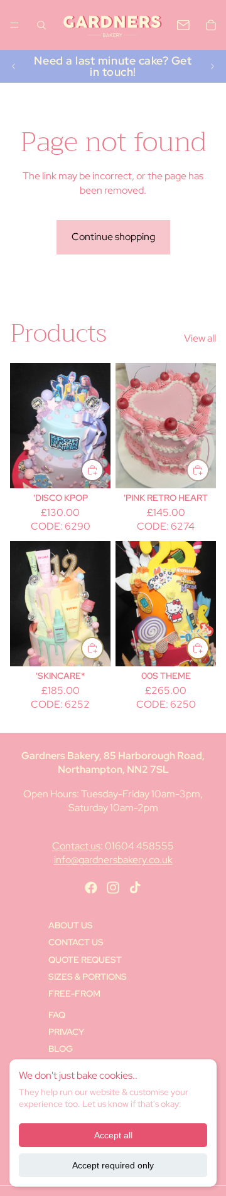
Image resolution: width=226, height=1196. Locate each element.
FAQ (56, 1014)
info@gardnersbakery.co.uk (113, 859)
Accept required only (113, 1165)
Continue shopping (113, 236)
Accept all (113, 1135)
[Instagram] (113, 887)
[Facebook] (91, 887)
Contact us (76, 845)
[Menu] (14, 25)
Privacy (66, 1031)
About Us (70, 925)
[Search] (41, 25)
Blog (60, 1048)
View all (200, 338)
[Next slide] (212, 66)
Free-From (74, 993)
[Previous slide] (14, 66)
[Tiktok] (135, 887)
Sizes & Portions (87, 976)
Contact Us (76, 942)
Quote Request (85, 959)
